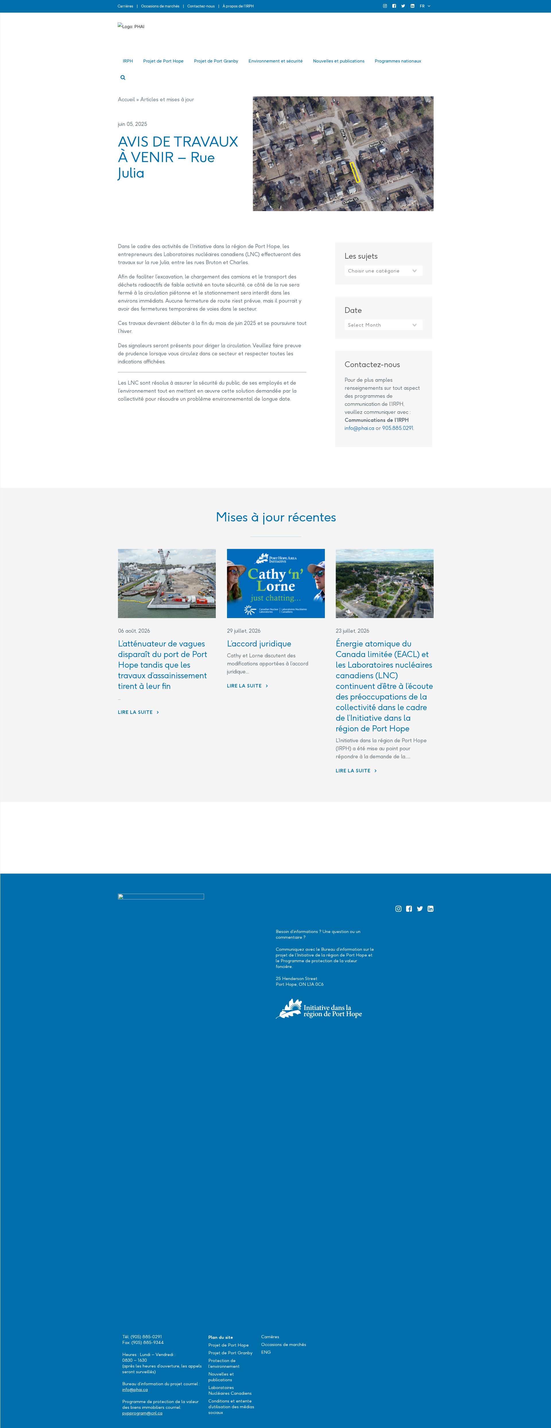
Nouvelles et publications (221, 1376)
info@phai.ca (359, 428)
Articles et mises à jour (167, 99)
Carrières (125, 6)
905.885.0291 (397, 428)
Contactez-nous (201, 6)
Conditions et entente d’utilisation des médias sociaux (231, 1406)
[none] (425, 6)
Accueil (126, 99)
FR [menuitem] (422, 6)
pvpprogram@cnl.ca (142, 1413)
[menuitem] (425, 6)
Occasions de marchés (160, 6)
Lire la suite (138, 712)
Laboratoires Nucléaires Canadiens (230, 1390)
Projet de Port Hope (228, 1345)
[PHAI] (175, 35)
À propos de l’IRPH (238, 6)
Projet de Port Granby (230, 1352)
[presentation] (167, 583)
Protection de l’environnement (224, 1363)
